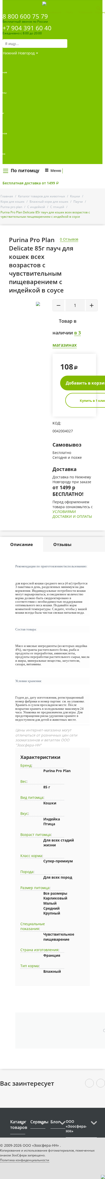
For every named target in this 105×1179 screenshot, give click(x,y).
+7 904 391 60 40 (27, 28)
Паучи (78, 201)
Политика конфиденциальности (24, 1160)
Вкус (24, 813)
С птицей (57, 207)
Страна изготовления (39, 949)
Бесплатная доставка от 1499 (31, 183)
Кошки (75, 196)
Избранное (85, 12)
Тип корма (29, 965)
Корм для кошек (12, 201)
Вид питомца (31, 797)
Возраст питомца (35, 834)
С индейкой (36, 207)
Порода (26, 871)
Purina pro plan (11, 207)
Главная (7, 196)
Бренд (25, 765)
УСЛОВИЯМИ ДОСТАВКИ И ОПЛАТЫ (72, 514)
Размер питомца (34, 887)
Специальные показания (32, 926)
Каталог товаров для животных (41, 196)
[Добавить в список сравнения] (44, 315)
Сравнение (54, 12)
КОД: (56, 423)
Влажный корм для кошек (49, 201)
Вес (23, 781)
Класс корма (31, 855)
